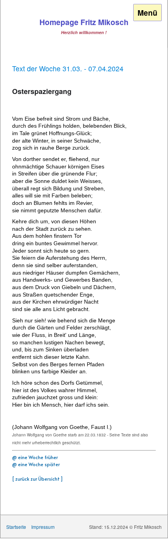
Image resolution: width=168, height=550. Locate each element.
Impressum (43, 526)
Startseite (16, 526)
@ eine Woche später (36, 464)
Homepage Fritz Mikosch (84, 21)
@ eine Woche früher (35, 457)
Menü (147, 12)
